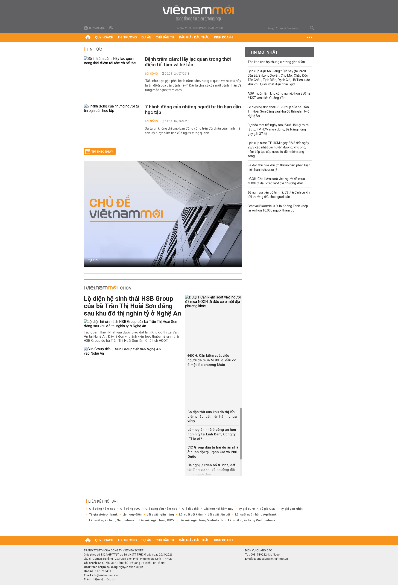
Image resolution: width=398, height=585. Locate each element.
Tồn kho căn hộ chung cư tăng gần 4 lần (276, 62)
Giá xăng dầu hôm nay (161, 508)
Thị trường (127, 37)
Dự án (146, 37)
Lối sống (151, 73)
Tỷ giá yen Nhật (291, 508)
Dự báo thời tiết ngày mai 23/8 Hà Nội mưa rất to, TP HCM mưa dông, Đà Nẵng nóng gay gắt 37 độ (278, 129)
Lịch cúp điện (132, 514)
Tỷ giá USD (267, 508)
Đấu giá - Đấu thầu (194, 37)
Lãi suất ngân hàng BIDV (156, 520)
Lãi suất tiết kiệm (191, 514)
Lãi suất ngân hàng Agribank (255, 514)
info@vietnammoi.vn (105, 575)
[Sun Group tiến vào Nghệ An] (97, 351)
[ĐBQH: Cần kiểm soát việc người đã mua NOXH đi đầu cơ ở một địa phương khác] (213, 301)
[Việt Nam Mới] (199, 13)
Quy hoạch (104, 37)
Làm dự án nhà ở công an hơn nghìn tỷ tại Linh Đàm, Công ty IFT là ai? (211, 434)
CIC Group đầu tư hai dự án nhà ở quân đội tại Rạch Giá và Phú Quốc (212, 452)
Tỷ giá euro (246, 508)
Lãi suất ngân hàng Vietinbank (201, 520)
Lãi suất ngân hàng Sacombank (111, 520)
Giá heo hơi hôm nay (218, 508)
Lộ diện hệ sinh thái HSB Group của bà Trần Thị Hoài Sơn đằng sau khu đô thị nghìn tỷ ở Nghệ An (132, 306)
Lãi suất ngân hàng (160, 514)
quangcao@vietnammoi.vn (270, 558)
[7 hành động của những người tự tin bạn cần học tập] (112, 108)
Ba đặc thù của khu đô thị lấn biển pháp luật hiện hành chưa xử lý (212, 416)
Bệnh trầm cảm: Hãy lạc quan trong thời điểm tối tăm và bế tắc (188, 61)
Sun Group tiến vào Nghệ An (138, 349)
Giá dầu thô (190, 508)
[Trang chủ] (88, 37)
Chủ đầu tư (165, 37)
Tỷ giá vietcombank (103, 514)
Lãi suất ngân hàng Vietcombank (251, 520)
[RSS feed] (111, 28)
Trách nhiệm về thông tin (99, 579)
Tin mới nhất (264, 52)
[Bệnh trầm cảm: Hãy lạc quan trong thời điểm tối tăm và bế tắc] (112, 60)
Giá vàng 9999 (130, 508)
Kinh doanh (223, 37)
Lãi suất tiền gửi (219, 514)
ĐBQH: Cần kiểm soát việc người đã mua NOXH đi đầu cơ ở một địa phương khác (211, 360)
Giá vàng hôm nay (102, 508)
